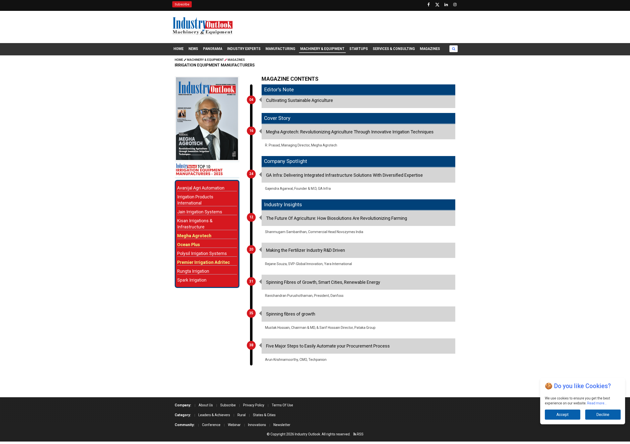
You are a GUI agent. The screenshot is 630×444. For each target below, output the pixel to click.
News (193, 49)
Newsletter (281, 425)
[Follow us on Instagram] (455, 4)
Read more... (597, 403)
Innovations (257, 425)
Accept (562, 414)
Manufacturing (280, 49)
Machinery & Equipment (322, 49)
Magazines (430, 49)
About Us (206, 405)
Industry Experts (244, 49)
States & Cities (264, 415)
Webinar (234, 425)
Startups (358, 49)
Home (178, 49)
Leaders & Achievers (214, 415)
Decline (602, 414)
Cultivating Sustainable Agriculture (299, 100)
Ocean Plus (188, 244)
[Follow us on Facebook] (428, 4)
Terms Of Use (282, 405)
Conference (211, 425)
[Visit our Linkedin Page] (446, 4)
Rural (241, 415)
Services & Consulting (394, 49)
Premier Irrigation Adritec (203, 262)
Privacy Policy (253, 405)
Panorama (212, 49)
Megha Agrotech (194, 235)
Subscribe (182, 4)
